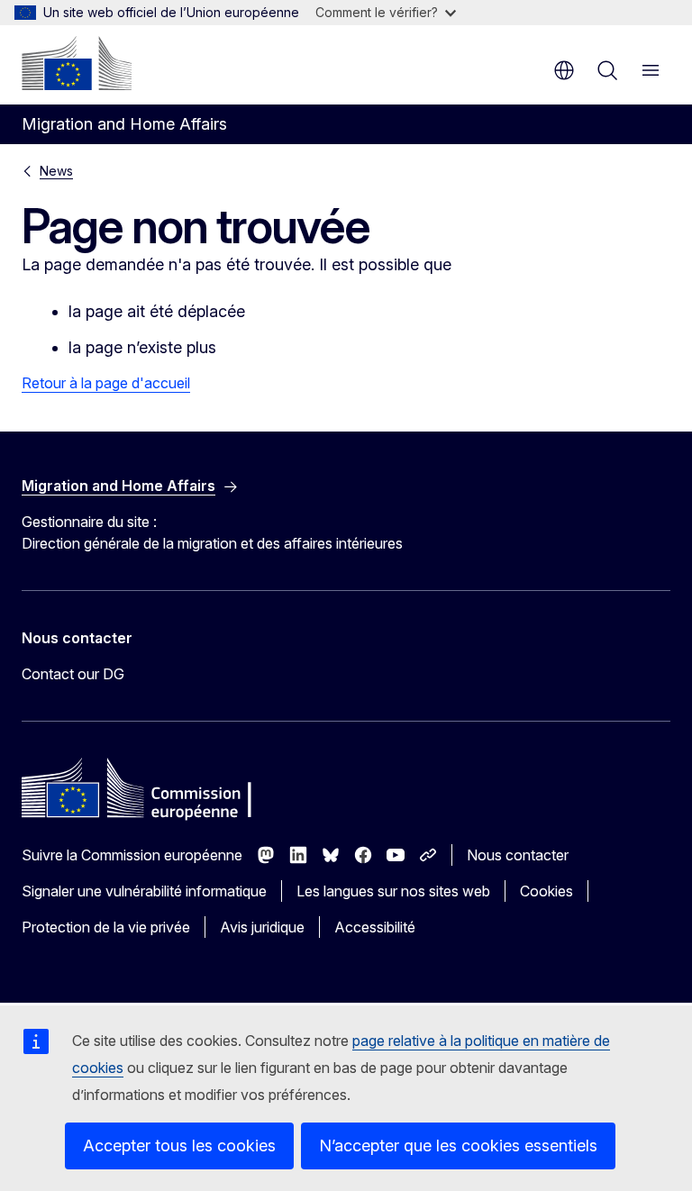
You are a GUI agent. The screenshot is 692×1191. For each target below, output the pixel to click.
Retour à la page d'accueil (106, 383)
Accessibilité (374, 927)
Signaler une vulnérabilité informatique (144, 891)
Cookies (546, 891)
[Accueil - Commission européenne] (77, 63)
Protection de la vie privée (106, 927)
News (56, 170)
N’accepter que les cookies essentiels (458, 1145)
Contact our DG (73, 674)
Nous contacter (518, 855)
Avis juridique (262, 927)
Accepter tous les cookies (179, 1145)
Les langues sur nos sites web (393, 891)
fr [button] (564, 70)
